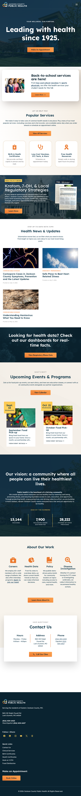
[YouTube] (21, 736)
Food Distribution (9, 763)
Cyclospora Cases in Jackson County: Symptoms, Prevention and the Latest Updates (20, 276)
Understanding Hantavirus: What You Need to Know (18, 316)
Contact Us (6, 747)
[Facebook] (4, 736)
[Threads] (32, 736)
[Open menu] (76, 4)
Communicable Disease (11, 271)
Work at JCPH (7, 760)
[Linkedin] (10, 736)
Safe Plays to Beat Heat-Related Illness (56, 275)
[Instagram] (15, 736)
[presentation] (21, 258)
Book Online (11, 778)
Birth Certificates (8, 754)
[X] (27, 736)
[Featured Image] (21, 418)
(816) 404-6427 (19, 723)
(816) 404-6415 (61, 639)
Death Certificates (9, 757)
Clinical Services (8, 751)
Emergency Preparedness (51, 271)
